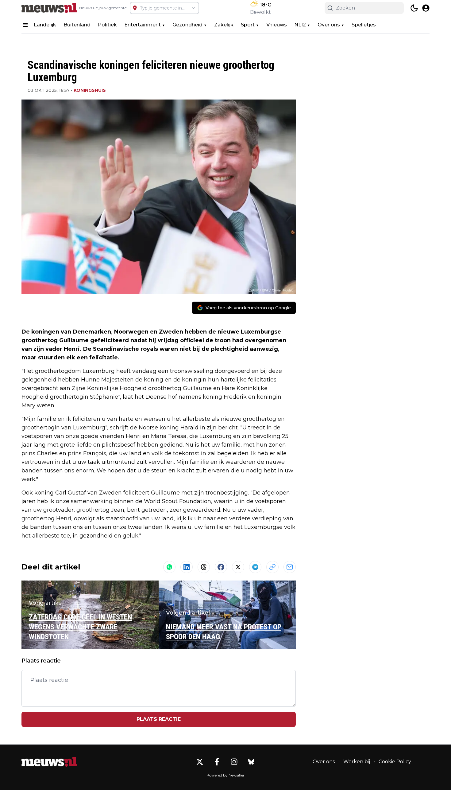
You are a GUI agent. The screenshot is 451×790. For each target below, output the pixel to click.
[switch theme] (414, 8)
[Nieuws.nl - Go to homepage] (49, 762)
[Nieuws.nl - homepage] (49, 8)
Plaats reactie (159, 719)
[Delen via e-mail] (289, 567)
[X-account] (199, 761)
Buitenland (77, 25)
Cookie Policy (395, 762)
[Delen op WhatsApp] (169, 567)
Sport (248, 25)
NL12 (300, 25)
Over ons (329, 25)
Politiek (107, 25)
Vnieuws (276, 25)
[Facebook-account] (217, 761)
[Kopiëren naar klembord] (272, 567)
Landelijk (45, 25)
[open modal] (426, 8)
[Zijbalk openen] (25, 25)
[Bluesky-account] (251, 761)
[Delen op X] (238, 567)
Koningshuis (90, 90)
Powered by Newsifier (225, 775)
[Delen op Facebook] (221, 567)
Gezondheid (187, 25)
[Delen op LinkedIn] (186, 567)
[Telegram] (255, 567)
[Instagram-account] (234, 761)
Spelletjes (364, 25)
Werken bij (356, 762)
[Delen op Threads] (204, 567)
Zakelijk (223, 25)
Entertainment (142, 25)
